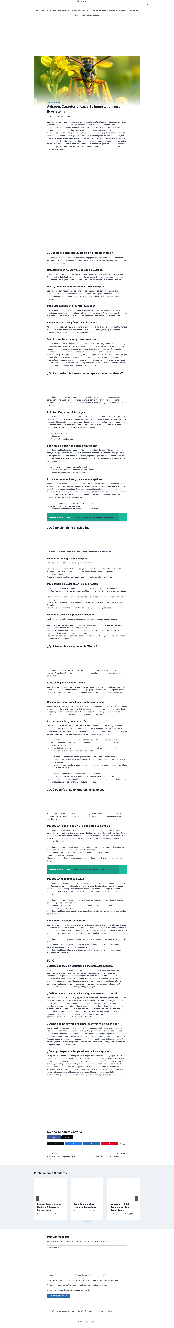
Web (105, 1275)
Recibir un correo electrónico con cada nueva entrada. (71, 1290)
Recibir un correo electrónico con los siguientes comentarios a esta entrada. (80, 1285)
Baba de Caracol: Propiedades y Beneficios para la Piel (64, 1156)
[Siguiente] (136, 1198)
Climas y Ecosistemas (128, 10)
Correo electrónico (83, 1275)
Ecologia (52, 116)
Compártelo (55, 1137)
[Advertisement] (87, 33)
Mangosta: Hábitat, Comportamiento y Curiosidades (120, 1207)
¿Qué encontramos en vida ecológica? (67, 1311)
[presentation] (50, 1188)
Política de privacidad (103, 1311)
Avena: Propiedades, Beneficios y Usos (111, 1155)
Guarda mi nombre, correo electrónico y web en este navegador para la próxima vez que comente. (85, 1280)
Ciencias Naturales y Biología (87, 15)
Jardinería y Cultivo (79, 10)
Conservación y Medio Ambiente (103, 10)
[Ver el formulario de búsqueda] (148, 4)
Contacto (89, 1311)
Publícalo (68, 1137)
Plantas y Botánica (61, 10)
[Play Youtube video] (87, 221)
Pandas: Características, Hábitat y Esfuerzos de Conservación (49, 1207)
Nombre (52, 1275)
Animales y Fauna (43, 10)
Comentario (53, 1248)
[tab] (82, 1221)
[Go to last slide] (37, 1198)
